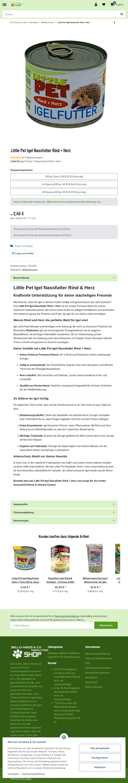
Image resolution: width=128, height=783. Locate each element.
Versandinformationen (97, 672)
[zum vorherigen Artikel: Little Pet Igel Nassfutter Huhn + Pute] (114, 22)
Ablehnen (100, 767)
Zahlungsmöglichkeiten (98, 667)
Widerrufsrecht (93, 686)
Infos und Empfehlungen (98, 658)
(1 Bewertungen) (34, 157)
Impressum (13, 773)
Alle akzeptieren (100, 748)
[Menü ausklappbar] (4, 3)
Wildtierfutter (30, 269)
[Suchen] (122, 14)
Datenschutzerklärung (33, 773)
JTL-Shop (26, 778)
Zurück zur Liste (19, 22)
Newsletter (91, 677)
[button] (96, 4)
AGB (87, 663)
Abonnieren (106, 625)
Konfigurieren (100, 757)
